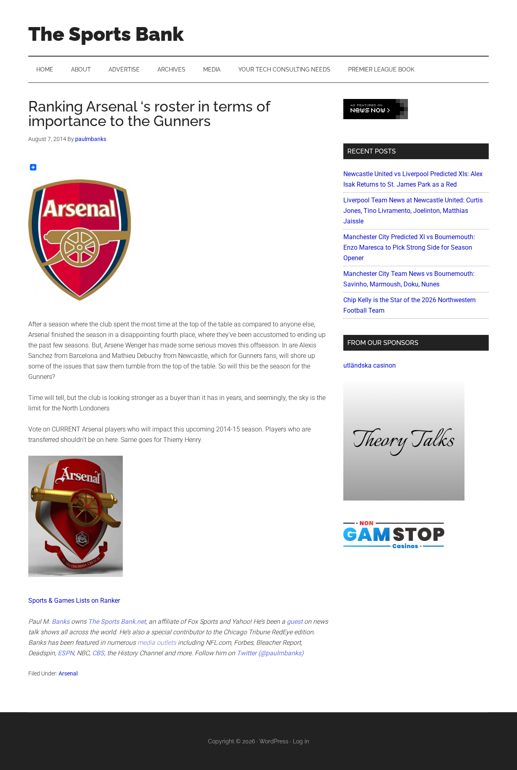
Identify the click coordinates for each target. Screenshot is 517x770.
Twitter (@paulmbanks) (270, 653)
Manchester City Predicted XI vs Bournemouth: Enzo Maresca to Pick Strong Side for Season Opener (409, 247)
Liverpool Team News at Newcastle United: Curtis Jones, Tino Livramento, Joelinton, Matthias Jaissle (413, 210)
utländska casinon (369, 365)
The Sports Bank (106, 34)
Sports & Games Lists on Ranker (74, 600)
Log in (301, 741)
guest (295, 621)
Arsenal (68, 673)
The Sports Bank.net (117, 621)
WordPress (273, 741)
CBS (98, 653)
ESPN (66, 653)
